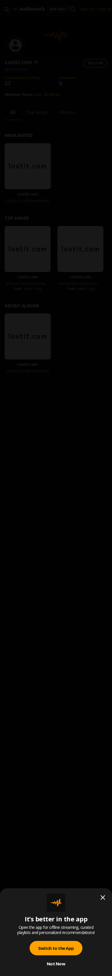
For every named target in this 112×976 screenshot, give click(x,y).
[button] (56, 488)
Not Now (56, 964)
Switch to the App (56, 948)
